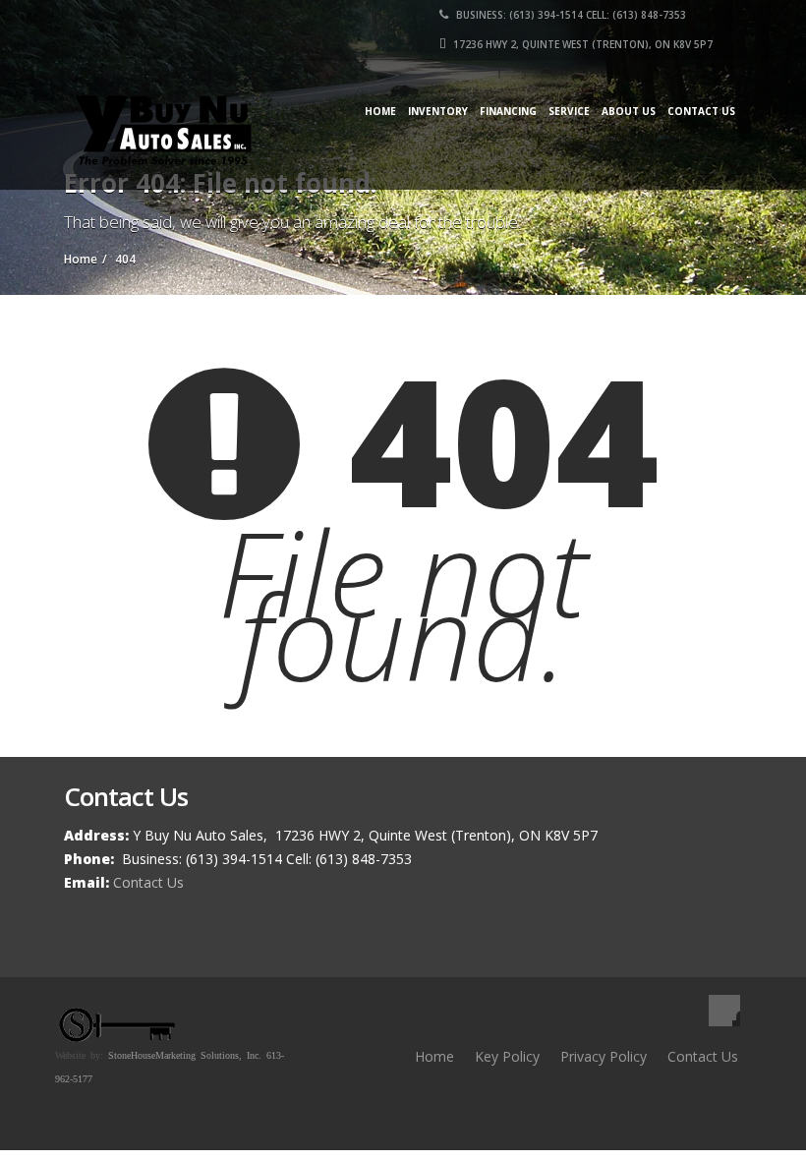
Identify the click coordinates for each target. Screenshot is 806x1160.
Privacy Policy (603, 1056)
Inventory (438, 111)
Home (380, 111)
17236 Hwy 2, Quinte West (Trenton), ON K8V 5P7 (581, 44)
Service (569, 111)
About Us (629, 111)
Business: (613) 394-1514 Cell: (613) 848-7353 (569, 15)
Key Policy (507, 1056)
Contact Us (701, 111)
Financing (508, 111)
